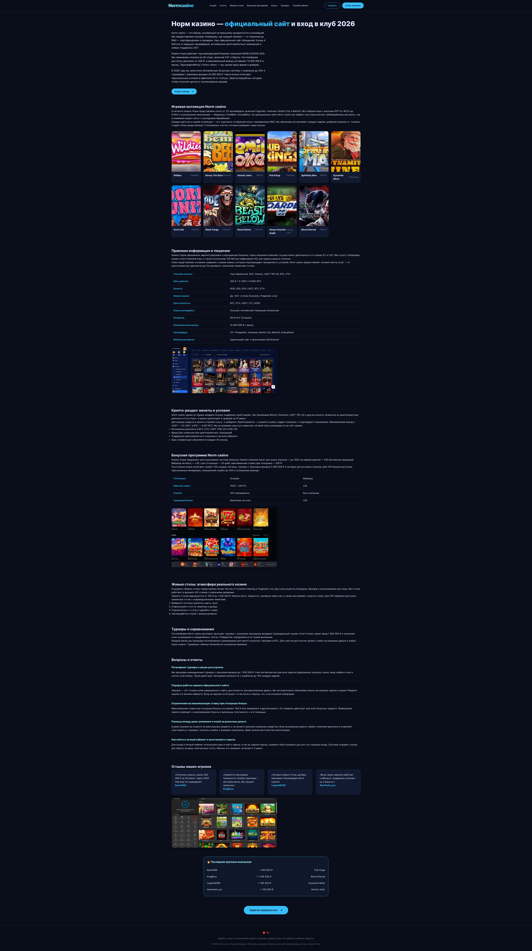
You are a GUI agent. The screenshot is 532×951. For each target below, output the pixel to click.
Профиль (332, 5)
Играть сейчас (184, 91)
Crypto (213, 5)
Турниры (285, 5)
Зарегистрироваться (266, 910)
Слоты (223, 5)
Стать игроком (352, 5)
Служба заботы (300, 5)
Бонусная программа (257, 5)
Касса (274, 5)
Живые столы (237, 5)
